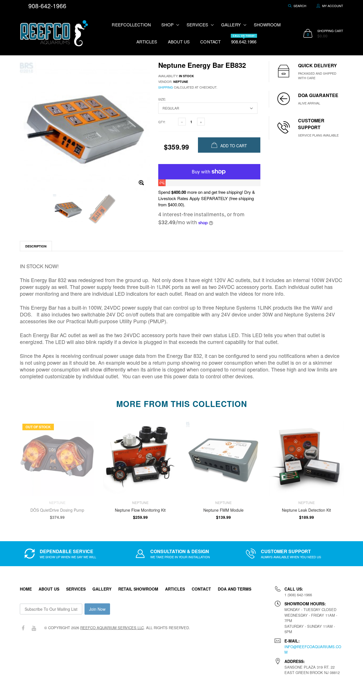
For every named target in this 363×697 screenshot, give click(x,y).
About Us (179, 42)
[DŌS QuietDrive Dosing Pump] (57, 458)
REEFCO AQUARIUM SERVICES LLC (112, 627)
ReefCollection (131, 25)
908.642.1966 (243, 39)
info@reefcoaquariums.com (312, 649)
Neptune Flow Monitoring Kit (140, 510)
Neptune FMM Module (223, 510)
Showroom (267, 25)
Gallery (101, 589)
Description (36, 246)
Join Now (97, 609)
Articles (146, 42)
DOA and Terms (234, 589)
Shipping (165, 87)
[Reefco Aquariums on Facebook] (23, 628)
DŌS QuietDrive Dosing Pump (57, 510)
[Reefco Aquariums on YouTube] (33, 628)
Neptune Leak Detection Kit (306, 510)
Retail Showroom (138, 589)
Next (355, 467)
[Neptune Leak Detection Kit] (306, 458)
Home (26, 589)
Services (76, 589)
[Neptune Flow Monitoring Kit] (140, 458)
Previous (7, 467)
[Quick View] (169, 428)
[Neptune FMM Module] (223, 458)
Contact (210, 42)
